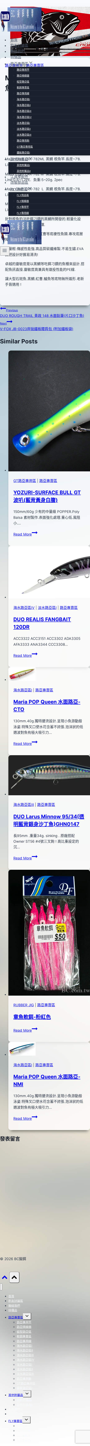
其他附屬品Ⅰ (23, 165)
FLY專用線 (23, 213)
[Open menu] (4, 251)
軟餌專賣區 (23, 87)
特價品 (15, 57)
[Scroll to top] (4, 1278)
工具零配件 (19, 177)
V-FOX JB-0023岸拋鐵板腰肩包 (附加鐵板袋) (36, 326)
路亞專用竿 (23, 69)
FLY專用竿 (23, 207)
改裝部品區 (19, 182)
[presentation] (49, 412)
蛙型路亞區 (23, 81)
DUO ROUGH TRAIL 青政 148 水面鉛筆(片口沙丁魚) (42, 313)
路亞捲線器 (23, 75)
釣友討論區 (19, 45)
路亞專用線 (23, 93)
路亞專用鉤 (23, 140)
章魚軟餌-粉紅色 (32, 1017)
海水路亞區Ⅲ (24, 111)
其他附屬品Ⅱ (24, 171)
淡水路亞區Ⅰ (23, 123)
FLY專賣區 (15, 1421)
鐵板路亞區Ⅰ (23, 152)
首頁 (14, 40)
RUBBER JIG (23, 1005)
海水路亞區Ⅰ (23, 99)
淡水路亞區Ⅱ (24, 128)
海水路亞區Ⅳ (24, 117)
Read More (25, 534)
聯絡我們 (17, 51)
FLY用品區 (23, 195)
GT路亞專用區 (25, 146)
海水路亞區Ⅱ (24, 105)
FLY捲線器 (23, 201)
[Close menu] (1, 1286)
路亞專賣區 (48, 481)
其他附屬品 (15, 1395)
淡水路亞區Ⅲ (24, 134)
